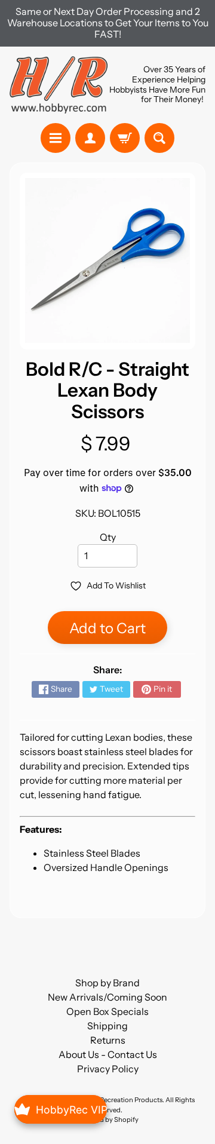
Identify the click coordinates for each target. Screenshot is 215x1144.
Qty (108, 537)
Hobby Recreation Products (120, 1100)
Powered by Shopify (107, 1119)
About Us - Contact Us (108, 1054)
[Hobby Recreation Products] (59, 85)
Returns (107, 1040)
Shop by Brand (107, 983)
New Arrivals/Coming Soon (107, 997)
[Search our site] (159, 138)
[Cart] (125, 138)
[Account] (90, 138)
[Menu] (55, 138)
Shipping (107, 1026)
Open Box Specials (107, 1011)
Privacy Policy (108, 1069)
